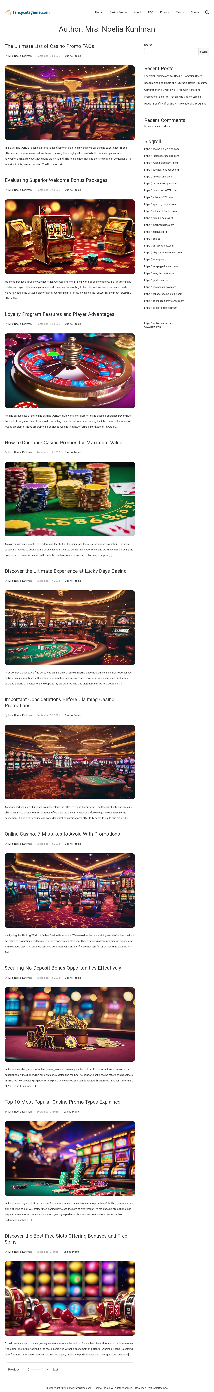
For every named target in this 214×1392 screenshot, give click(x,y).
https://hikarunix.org (155, 231)
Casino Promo (118, 12)
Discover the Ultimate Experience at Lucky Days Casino (66, 571)
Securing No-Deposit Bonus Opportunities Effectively (63, 968)
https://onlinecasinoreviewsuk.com (164, 300)
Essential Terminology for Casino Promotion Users (173, 76)
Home (98, 12)
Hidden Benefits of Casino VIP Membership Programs (175, 103)
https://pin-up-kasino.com (159, 245)
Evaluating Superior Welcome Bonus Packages (56, 180)
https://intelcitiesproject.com (160, 307)
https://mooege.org (155, 259)
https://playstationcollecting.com (163, 252)
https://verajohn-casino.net (159, 273)
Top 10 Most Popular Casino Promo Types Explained (62, 1102)
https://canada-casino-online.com (163, 293)
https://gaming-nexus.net (158, 218)
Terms (180, 12)
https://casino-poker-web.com (161, 149)
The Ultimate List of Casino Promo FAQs (49, 46)
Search (148, 44)
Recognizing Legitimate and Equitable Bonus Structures (176, 82)
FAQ (150, 12)
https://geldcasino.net (156, 280)
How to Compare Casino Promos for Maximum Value (63, 442)
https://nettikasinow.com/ (159, 323)
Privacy (164, 12)
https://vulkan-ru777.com (158, 197)
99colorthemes (159, 1388)
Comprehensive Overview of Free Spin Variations (172, 89)
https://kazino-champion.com (160, 183)
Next (55, 1369)
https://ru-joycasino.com (158, 176)
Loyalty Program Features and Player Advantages (60, 314)
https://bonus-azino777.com (160, 190)
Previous (14, 1369)
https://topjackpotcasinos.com (161, 155)
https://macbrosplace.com (159, 224)
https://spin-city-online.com (160, 204)
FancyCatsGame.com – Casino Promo (88, 1388)
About (137, 12)
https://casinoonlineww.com (160, 287)
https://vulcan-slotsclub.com (160, 211)
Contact (196, 12)
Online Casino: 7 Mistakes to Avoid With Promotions (62, 834)
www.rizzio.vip (152, 326)
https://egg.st (152, 238)
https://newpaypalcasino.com (161, 266)
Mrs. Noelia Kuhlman (20, 55)
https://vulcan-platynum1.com (161, 162)
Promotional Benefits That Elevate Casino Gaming (172, 96)
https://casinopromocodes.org (161, 169)
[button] (207, 12)
